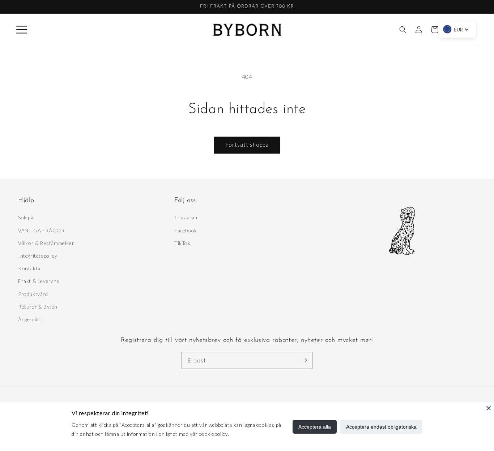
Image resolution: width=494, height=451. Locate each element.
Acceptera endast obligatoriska (381, 427)
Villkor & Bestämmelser (46, 243)
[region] (247, 7)
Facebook (185, 230)
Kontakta (29, 268)
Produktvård (33, 294)
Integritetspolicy (37, 256)
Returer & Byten (38, 307)
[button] (22, 30)
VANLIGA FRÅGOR (41, 230)
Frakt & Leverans (39, 281)
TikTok (182, 243)
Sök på (26, 217)
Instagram (186, 217)
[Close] (488, 408)
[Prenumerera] (304, 360)
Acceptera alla (314, 427)
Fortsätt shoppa (247, 144)
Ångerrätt (29, 319)
